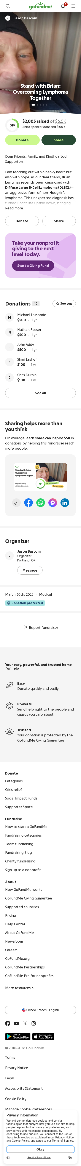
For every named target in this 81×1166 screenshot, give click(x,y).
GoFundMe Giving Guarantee (40, 740)
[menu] (73, 6)
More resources (18, 988)
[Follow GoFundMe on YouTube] (16, 1023)
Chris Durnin (27, 375)
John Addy (25, 344)
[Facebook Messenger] (52, 502)
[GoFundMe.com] (40, 6)
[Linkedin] (64, 502)
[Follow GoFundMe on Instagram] (33, 1023)
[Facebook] (28, 502)
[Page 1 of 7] (33, 105)
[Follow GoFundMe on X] (25, 1023)
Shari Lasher (27, 359)
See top (66, 303)
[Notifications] (63, 6)
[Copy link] (16, 502)
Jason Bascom (29, 551)
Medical (45, 594)
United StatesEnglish (42, 1010)
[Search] (7, 6)
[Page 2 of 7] (37, 105)
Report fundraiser (43, 628)
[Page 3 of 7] (40, 105)
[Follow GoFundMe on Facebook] (7, 1023)
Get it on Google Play (17, 1036)
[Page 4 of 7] (43, 105)
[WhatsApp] (40, 502)
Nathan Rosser (29, 330)
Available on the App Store (43, 1036)
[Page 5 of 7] (46, 105)
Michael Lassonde (31, 315)
